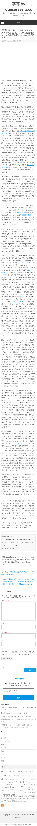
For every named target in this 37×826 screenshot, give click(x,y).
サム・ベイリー (23, 779)
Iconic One (8, 824)
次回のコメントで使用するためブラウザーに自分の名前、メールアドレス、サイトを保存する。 (18, 653)
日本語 (19, 212)
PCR (2, 771)
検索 (2, 667)
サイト (3, 641)
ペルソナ (16, 790)
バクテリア (10, 790)
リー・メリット (13, 792)
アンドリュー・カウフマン (23, 771)
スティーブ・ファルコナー (23, 782)
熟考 (22, 798)
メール (4, 632)
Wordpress (28, 824)
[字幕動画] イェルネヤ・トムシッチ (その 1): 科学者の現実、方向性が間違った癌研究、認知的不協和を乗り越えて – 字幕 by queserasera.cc (18, 581)
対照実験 (31, 796)
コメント (5, 600)
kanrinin (9, 41)
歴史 (2, 754)
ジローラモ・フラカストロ (26, 263)
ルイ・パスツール (15, 527)
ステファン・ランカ (18, 784)
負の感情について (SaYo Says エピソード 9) (14, 713)
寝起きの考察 (18, 796)
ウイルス (11, 523)
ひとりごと (4, 738)
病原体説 (30, 798)
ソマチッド (28, 525)
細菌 (13, 801)
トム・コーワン (17, 787)
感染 (3, 798)
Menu (18, 22)
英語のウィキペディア (19, 301)
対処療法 (25, 796)
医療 (2, 744)
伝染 (26, 792)
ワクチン (21, 792)
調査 (25, 801)
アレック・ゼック (8, 771)
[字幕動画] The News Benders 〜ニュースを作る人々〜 (17, 716)
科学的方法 (7, 801)
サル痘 (31, 779)
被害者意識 (20, 801)
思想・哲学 (4, 751)
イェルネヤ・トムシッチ (19, 775)
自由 (16, 801)
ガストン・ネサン (13, 443)
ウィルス (9, 525)
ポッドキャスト (5, 741)
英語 (23, 212)
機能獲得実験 (9, 799)
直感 (34, 798)
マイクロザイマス (23, 790)
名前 (3, 623)
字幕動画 (17, 523)
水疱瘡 (19, 799)
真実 (2, 761)
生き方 (3, 757)
